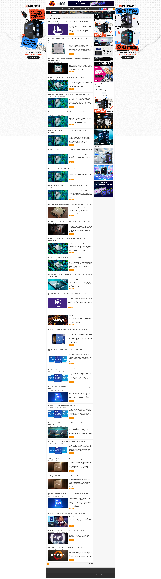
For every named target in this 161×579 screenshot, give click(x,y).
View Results (104, 95)
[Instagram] (106, 9)
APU (55, 460)
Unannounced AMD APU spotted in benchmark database (65, 312)
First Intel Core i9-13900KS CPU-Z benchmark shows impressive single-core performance (69, 186)
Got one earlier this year (100, 86)
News (52, 8)
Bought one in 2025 (99, 87)
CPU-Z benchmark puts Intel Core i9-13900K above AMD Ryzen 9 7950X (69, 221)
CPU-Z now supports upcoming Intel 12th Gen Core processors (67, 441)
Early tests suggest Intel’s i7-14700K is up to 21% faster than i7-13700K (69, 94)
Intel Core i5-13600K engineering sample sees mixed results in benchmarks (66, 239)
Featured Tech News (60, 62)
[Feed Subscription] (92, 17)
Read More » (71, 54)
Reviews (58, 8)
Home (48, 8)
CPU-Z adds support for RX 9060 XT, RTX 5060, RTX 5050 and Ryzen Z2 (68, 21)
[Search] (114, 9)
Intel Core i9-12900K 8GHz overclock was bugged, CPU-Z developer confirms (67, 330)
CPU (55, 42)
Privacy (110, 574)
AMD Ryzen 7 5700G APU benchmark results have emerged (65, 459)
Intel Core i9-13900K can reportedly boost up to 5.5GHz (64, 257)
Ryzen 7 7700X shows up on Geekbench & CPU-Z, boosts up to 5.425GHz (69, 204)
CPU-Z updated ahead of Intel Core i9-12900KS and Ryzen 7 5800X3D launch (68, 294)
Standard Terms (71, 574)
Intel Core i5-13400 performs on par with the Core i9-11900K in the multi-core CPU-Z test (70, 150)
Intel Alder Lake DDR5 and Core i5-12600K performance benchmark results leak (68, 423)
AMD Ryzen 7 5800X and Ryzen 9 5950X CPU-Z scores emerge (66, 530)
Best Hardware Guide (78, 8)
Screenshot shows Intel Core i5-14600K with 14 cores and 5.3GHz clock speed (69, 112)
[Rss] (96, 575)
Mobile (69, 8)
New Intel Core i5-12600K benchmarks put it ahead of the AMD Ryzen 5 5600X (69, 350)
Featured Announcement (63, 332)
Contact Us (107, 574)
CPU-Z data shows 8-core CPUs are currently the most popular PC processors (67, 39)
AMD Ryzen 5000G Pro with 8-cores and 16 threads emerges (66, 476)
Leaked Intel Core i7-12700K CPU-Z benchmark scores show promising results (69, 387)
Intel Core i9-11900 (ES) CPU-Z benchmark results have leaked (66, 513)
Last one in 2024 (99, 89)
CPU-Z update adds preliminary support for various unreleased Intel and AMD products (70, 275)
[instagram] (101, 575)
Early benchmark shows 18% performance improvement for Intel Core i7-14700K (69, 131)
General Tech (65, 296)
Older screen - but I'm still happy (102, 90)
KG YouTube (88, 8)
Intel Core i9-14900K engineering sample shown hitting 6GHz (66, 77)
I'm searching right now (100, 85)
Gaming (64, 8)
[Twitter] (102, 9)
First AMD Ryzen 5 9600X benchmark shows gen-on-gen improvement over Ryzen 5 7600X (69, 59)
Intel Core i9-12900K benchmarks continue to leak (63, 405)
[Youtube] (104, 9)
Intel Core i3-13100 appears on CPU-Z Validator (62, 168)
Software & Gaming (57, 23)
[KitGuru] (57, 3)
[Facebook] (99, 9)
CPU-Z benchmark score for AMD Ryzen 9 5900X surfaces (65, 547)
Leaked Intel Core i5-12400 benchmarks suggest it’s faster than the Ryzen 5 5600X (68, 369)
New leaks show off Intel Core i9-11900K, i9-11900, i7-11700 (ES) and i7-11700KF (69, 494)
